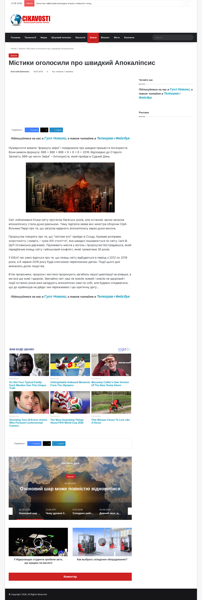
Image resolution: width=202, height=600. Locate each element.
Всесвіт (105, 37)
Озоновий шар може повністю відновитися (70, 488)
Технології (30, 37)
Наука (44, 37)
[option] (70, 488)
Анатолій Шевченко (20, 71)
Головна (15, 37)
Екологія (80, 37)
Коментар (70, 576)
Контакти (129, 37)
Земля (93, 37)
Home (13, 48)
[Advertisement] (70, 100)
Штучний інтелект (61, 37)
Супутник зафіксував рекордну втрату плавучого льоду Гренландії (70, 3)
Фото (117, 37)
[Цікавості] (31, 19)
